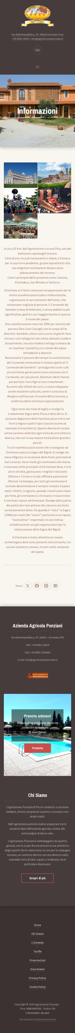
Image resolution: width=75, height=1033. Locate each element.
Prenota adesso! (37, 716)
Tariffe (37, 951)
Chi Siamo (37, 934)
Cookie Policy (37, 987)
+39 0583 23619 (20, 38)
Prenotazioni (38, 960)
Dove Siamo (37, 969)
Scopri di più (37, 878)
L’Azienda (38, 943)
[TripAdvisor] (37, 50)
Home (37, 925)
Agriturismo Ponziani (47, 1004)
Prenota (37, 748)
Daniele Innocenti (46, 1019)
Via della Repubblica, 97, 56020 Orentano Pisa (37, 34)
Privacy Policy (37, 978)
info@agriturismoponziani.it (47, 38)
